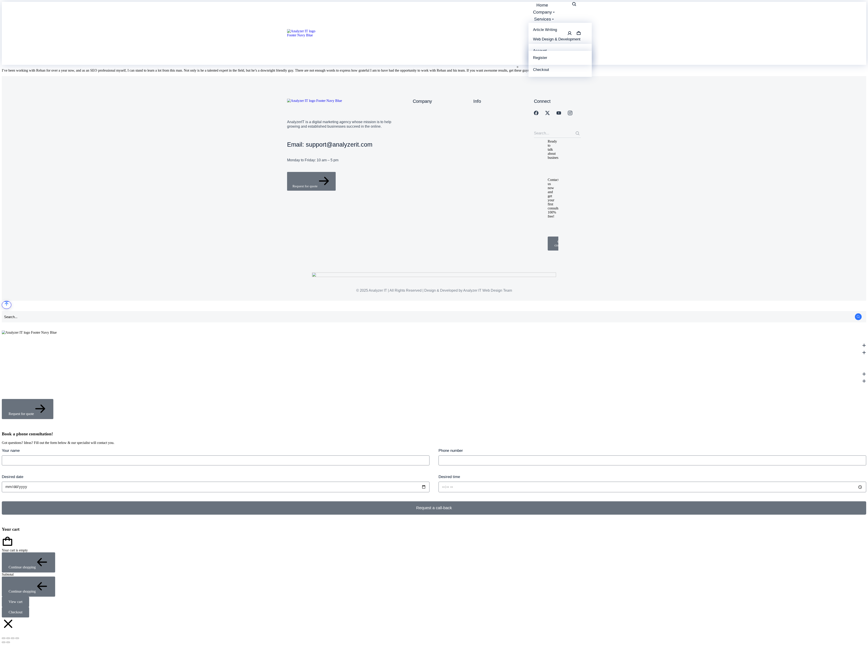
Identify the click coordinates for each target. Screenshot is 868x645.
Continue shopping (22, 567)
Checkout (15, 612)
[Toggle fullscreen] (12, 638)
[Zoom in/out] (17, 638)
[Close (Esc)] (3, 638)
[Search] (577, 133)
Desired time (449, 477)
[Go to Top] (6, 305)
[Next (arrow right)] (8, 642)
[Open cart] (578, 33)
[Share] (8, 638)
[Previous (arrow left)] (3, 642)
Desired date (12, 477)
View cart (15, 602)
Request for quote (305, 186)
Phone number (451, 450)
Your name (11, 450)
